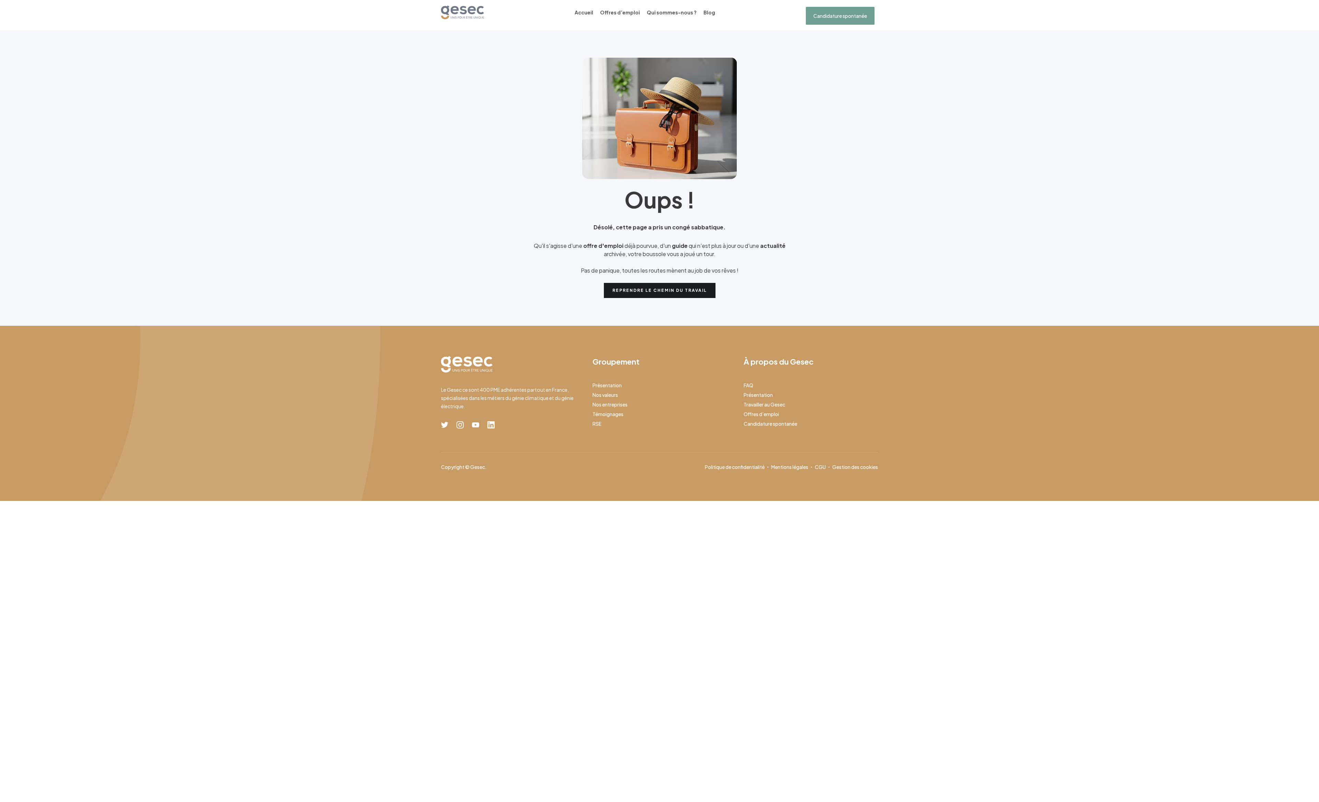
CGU (820, 467)
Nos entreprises (610, 404)
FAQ (748, 385)
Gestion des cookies (855, 467)
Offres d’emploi (620, 12)
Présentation (607, 385)
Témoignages (608, 414)
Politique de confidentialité (735, 467)
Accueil (584, 12)
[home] (462, 12)
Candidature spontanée (840, 16)
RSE (597, 424)
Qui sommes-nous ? (672, 12)
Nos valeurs (605, 395)
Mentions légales (789, 467)
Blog (709, 12)
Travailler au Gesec (764, 404)
